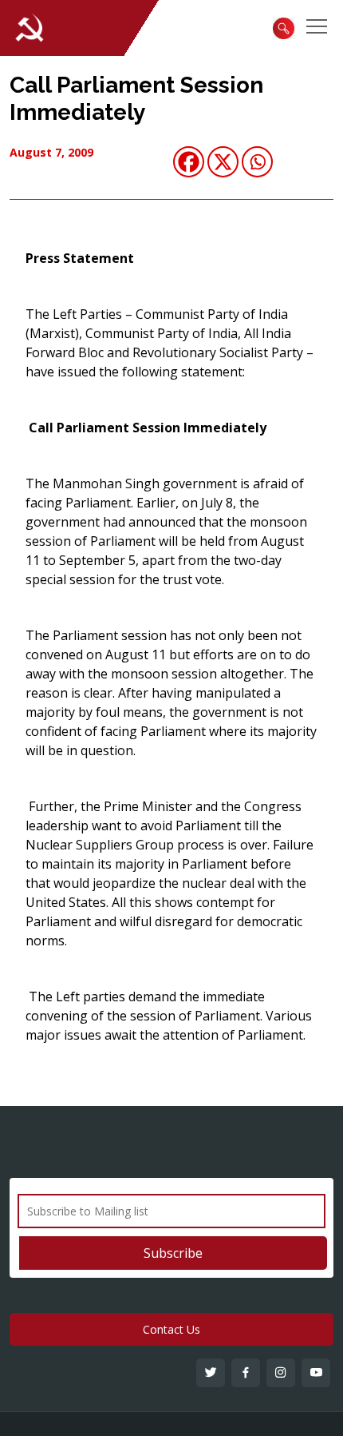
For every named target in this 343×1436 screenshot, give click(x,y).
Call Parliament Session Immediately (136, 98)
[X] (223, 161)
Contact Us (171, 1329)
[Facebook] (188, 161)
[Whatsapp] (257, 161)
